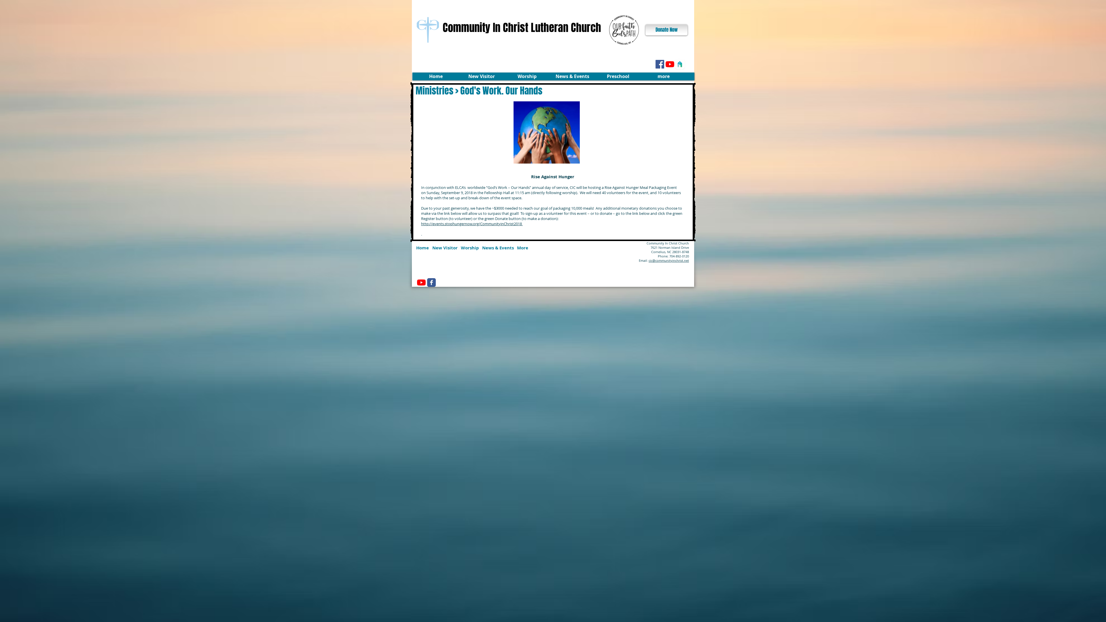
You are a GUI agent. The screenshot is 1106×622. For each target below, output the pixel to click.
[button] (481, 76)
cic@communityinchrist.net (669, 260)
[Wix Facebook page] (431, 282)
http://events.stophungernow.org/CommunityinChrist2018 (472, 223)
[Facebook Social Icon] (660, 64)
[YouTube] (670, 64)
